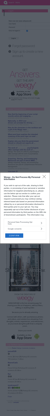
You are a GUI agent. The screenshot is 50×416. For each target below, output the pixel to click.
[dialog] (25, 208)
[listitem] (25, 223)
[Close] (45, 177)
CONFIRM (14, 236)
